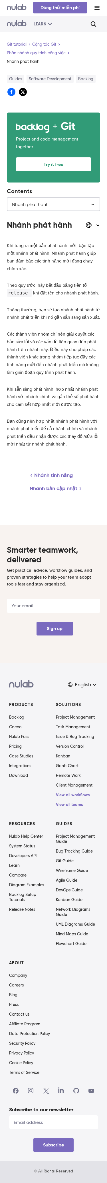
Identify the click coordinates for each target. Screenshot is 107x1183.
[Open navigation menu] (97, 8)
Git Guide (65, 860)
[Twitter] (46, 1090)
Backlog (16, 717)
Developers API (23, 855)
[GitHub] (76, 1091)
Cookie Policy (21, 1062)
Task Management (73, 726)
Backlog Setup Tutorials (22, 897)
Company (18, 975)
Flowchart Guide (71, 943)
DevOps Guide (69, 890)
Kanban (63, 756)
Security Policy (22, 1043)
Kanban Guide (69, 899)
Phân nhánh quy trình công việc (36, 52)
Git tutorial (17, 44)
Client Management (74, 785)
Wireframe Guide (72, 870)
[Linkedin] (61, 1090)
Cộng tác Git (44, 44)
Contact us (19, 1014)
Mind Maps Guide (72, 934)
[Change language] (92, 225)
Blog (13, 994)
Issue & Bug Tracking (75, 736)
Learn (14, 865)
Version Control (70, 746)
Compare (18, 875)
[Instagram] (31, 1091)
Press (14, 1004)
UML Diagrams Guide (75, 924)
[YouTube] (91, 1091)
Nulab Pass (19, 736)
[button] (82, 685)
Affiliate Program (24, 1023)
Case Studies (21, 756)
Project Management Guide (75, 839)
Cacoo (15, 726)
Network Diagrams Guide (73, 912)
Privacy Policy (21, 1053)
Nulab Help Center (26, 836)
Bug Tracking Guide (74, 851)
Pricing (15, 746)
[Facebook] (16, 1091)
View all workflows (73, 794)
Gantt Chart (67, 765)
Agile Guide (66, 880)
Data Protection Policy (29, 1033)
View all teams (69, 804)
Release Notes (22, 909)
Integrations (20, 765)
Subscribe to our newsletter (41, 1109)
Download (18, 775)
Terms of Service (24, 1072)
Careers (16, 985)
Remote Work (68, 775)
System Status (22, 846)
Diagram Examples (26, 884)
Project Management (75, 717)
